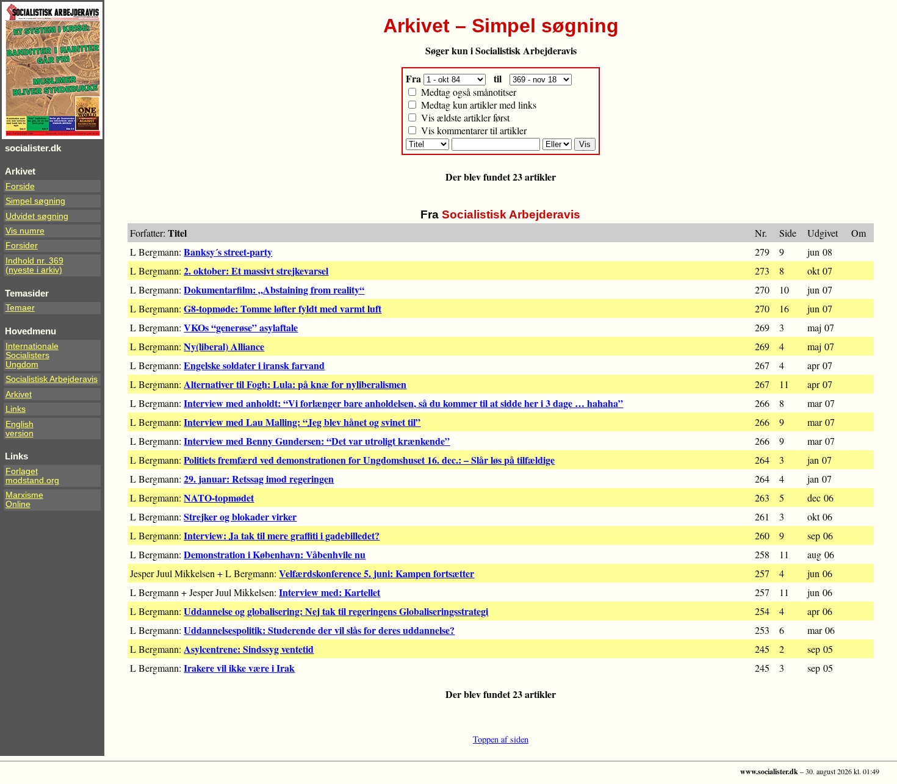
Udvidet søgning (36, 216)
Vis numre (25, 231)
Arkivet (18, 394)
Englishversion (19, 429)
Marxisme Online (24, 500)
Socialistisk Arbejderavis (51, 379)
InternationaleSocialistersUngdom (32, 355)
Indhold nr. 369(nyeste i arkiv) (34, 265)
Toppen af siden (500, 739)
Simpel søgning (35, 201)
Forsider (21, 245)
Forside (20, 186)
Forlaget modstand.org (32, 476)
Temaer (20, 307)
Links (15, 409)
